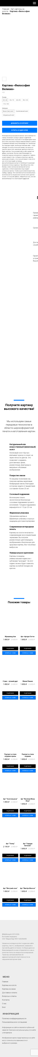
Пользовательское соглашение (14, 1022)
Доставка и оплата (9, 993)
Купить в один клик (19, 130)
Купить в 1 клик (10, 653)
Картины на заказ (9, 989)
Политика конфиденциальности (14, 1019)
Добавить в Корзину (19, 123)
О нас (4, 1004)
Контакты (6, 1000)
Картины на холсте (9, 985)
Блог (4, 1007)
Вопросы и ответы (9, 996)
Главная (5, 9)
